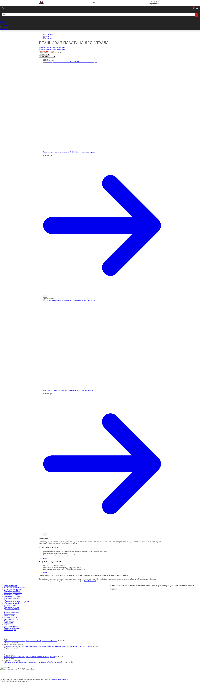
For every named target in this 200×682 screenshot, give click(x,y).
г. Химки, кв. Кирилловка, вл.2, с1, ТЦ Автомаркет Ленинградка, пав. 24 (29, 657)
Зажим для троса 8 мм (12, 598)
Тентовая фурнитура (11, 607)
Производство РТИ (11, 619)
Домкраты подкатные (11, 609)
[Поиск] (196, 15)
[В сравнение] (45, 296)
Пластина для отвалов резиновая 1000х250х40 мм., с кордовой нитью (68, 390)
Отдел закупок (9, 621)
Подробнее (43, 558)
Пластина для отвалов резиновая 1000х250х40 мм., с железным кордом (69, 152)
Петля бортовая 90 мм (12, 591)
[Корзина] (197, 8)
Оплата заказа (9, 614)
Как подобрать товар (46, 51)
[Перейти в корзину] (102, 225)
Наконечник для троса (12, 594)
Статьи (6, 624)
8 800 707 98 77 (153, 2)
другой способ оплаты (60, 679)
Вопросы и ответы (10, 617)
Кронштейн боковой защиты (14, 589)
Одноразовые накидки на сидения (16, 602)
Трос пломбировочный (12, 603)
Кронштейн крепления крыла (14, 587)
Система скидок (10, 630)
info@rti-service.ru (154, 4)
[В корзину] (102, 157)
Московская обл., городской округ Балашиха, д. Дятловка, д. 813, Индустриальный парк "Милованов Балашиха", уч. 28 (47, 646)
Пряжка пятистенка (11, 600)
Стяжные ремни (10, 605)
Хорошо (113, 589)
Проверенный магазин (12, 628)
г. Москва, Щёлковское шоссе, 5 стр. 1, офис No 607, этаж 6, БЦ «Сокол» (30, 641)
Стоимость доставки (11, 612)
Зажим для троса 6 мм (12, 596)
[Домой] (41, 2)
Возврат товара (9, 615)
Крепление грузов (10, 586)
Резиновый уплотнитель (13, 593)
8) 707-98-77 (90, 581)
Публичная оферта (11, 626)
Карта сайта (8, 623)
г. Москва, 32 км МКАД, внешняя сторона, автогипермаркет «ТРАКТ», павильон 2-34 (34, 662)
